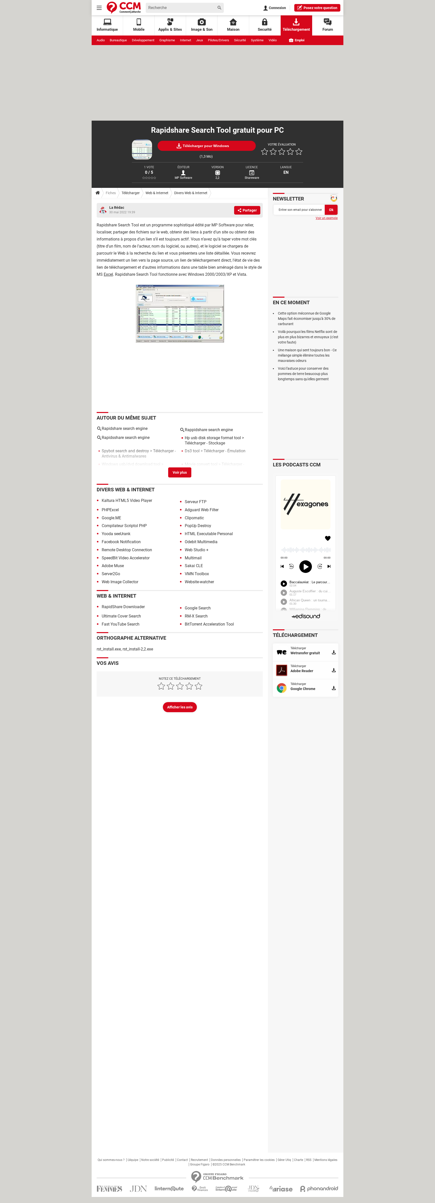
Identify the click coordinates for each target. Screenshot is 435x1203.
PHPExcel (110, 509)
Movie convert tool (201, 464)
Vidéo (273, 40)
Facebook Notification (121, 541)
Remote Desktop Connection (127, 549)
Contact (182, 1160)
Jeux (199, 40)
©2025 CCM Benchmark (228, 1164)
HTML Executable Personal (209, 533)
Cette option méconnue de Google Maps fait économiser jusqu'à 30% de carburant (306, 318)
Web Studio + (196, 549)
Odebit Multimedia (201, 541)
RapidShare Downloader (123, 606)
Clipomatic (194, 517)
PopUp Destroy (198, 525)
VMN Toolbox (197, 573)
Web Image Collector (120, 581)
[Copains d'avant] (227, 1189)
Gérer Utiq (284, 1160)
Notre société (150, 1160)
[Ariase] (281, 1188)
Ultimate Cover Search (121, 616)
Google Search (198, 608)
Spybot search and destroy (125, 451)
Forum (327, 29)
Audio (101, 40)
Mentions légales (325, 1160)
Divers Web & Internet (190, 193)
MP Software (183, 178)
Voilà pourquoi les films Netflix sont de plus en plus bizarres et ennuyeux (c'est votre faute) (308, 337)
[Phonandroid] (319, 1189)
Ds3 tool (192, 451)
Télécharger (131, 193)
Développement (143, 40)
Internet (185, 40)
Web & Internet (157, 193)
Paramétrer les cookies (259, 1160)
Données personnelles (226, 1160)
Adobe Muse (113, 565)
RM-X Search (196, 616)
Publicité (168, 1160)
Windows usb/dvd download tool (131, 464)
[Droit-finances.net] (200, 1189)
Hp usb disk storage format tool (213, 437)
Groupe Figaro (199, 1164)
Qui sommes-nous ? (111, 1160)
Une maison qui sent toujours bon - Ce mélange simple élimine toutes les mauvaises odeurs (307, 355)
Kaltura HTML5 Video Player (127, 500)
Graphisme (167, 40)
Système (257, 40)
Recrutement (199, 1160)
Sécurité (240, 40)
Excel (108, 274)
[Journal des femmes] (109, 1189)
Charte (298, 1160)
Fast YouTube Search (120, 624)
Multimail (193, 558)
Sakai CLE (194, 565)
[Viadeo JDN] (253, 1189)
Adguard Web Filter (202, 509)
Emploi (299, 40)
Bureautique (118, 40)
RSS (308, 1160)
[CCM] (124, 8)
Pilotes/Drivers (218, 40)
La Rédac (116, 207)
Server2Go (111, 573)
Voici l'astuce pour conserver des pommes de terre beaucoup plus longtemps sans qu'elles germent (303, 373)
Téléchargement (296, 29)
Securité (265, 29)
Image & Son (201, 29)
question (320, 8)
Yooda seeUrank (116, 533)
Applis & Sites (170, 29)
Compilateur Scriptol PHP (124, 525)
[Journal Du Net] (138, 1189)
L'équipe (133, 1160)
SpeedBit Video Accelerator (126, 558)
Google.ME (111, 517)
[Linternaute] (169, 1188)
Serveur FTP (195, 501)
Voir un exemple (327, 218)
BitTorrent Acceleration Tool (209, 624)
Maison (233, 29)
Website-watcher (199, 581)
